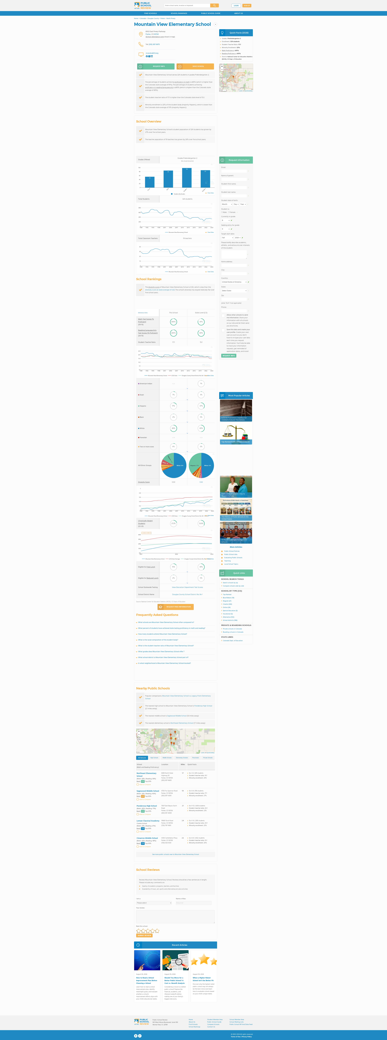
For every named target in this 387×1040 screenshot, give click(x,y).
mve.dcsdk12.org (152, 53)
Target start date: (228, 233)
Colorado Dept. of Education (233, 641)
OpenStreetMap (210, 753)
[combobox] (186, 6)
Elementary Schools (182, 757)
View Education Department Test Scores (187, 587)
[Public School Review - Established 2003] (142, 5)
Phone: (224, 307)
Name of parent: (227, 175)
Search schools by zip (230, 583)
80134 (156, 34)
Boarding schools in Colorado (233, 632)
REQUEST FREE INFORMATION (179, 606)
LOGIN (236, 5)
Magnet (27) (227, 601)
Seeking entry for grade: (230, 225)
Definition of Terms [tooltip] (143, 313)
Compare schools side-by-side (233, 586)
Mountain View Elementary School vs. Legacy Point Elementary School (178, 697)
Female (232, 212)
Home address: (226, 261)
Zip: (222, 295)
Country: (224, 278)
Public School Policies (232, 551)
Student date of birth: (229, 200)
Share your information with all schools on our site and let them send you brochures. (238, 320)
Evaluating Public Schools (233, 557)
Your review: (140, 908)
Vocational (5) (228, 614)
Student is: (225, 209)
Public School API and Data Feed (241, 1024)
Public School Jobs (230, 554)
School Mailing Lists (237, 1022)
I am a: (138, 899)
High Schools (154, 757)
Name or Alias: (181, 899)
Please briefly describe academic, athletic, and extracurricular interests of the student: (235, 245)
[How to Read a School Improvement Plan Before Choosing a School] (147, 960)
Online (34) (226, 607)
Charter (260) (227, 604)
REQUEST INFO (159, 66)
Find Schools (193, 1024)
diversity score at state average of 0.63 (160, 289)
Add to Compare (145, 785)
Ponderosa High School (203, 705)
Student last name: (228, 192)
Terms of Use (235, 1036)
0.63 (201, 482)
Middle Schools (167, 757)
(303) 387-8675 (154, 44)
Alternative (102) (228, 617)
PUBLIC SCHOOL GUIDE (210, 13)
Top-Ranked (227, 594)
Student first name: (228, 184)
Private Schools (208, 757)
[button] (176, 739)
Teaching (227, 561)
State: (223, 286)
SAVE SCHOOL (198, 66)
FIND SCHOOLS (150, 13)
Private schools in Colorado (232, 629)
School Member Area (237, 1019)
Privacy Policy (247, 1036)
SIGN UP (247, 5)
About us (192, 1022)
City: (223, 270)
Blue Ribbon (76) (228, 598)
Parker (148, 34)
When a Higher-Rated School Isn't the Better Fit (203, 979)
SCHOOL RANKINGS (179, 13)
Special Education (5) (230, 610)
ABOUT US (238, 13)
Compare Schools (213, 1024)
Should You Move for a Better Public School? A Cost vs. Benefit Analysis (174, 981)
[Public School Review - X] (135, 1036)
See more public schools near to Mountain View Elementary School (175, 854)
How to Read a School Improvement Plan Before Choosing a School (146, 981)
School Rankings (194, 1027)
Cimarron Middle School (147, 838)
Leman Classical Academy (148, 821)
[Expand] (138, 738)
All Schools (142, 758)
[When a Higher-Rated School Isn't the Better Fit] (204, 960)
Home (191, 1019)
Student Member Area (215, 1019)
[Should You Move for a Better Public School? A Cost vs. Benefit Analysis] (175, 960)
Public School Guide (214, 1022)
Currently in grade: (228, 216)
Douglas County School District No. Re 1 (187, 594)
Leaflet (202, 753)
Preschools (195, 757)
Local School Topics (231, 564)
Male (225, 212)
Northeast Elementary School (182, 723)
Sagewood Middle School (177, 715)
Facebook (140, 1036)
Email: (223, 167)
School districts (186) (230, 620)
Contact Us (211, 1027)
